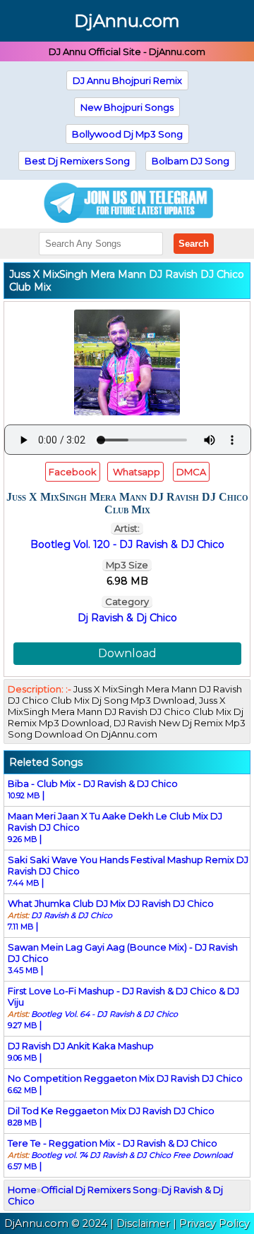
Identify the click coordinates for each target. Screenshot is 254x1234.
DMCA (191, 471)
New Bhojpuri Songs (127, 107)
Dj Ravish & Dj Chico (127, 617)
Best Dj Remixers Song (77, 160)
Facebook (73, 471)
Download (127, 653)
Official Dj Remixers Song (99, 1189)
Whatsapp (135, 471)
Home (22, 1189)
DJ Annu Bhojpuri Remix (127, 80)
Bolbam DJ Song (190, 160)
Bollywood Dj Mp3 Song (127, 134)
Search (194, 243)
